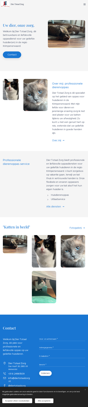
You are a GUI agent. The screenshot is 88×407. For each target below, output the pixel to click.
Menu (84, 4)
